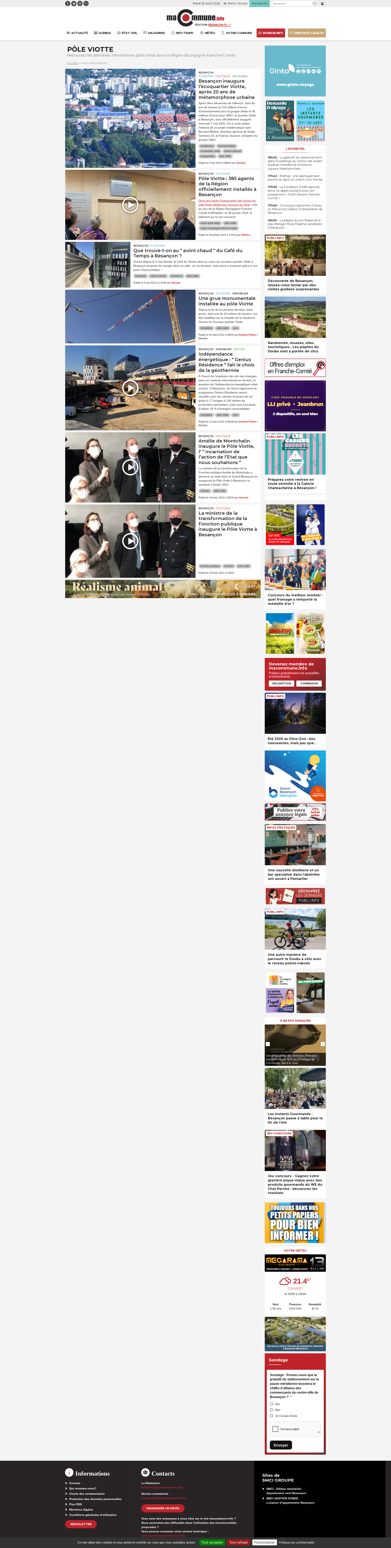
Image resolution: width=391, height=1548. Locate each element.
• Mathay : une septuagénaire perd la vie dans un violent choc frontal (295, 177)
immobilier (206, 328)
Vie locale (239, 76)
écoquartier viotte (210, 151)
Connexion (309, 683)
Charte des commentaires (87, 1493)
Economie (206, 76)
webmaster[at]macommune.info (163, 1535)
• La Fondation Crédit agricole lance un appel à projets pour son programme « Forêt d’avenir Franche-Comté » (294, 192)
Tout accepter (212, 1542)
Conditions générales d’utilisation (93, 1514)
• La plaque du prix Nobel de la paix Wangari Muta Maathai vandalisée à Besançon (295, 223)
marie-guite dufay (210, 223)
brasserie (140, 276)
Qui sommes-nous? (83, 1488)
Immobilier (240, 293)
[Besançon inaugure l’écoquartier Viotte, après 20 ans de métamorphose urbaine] (130, 87)
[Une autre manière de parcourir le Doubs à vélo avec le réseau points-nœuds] (295, 929)
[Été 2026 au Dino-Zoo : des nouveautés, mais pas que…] (295, 713)
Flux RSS (75, 1504)
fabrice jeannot (232, 151)
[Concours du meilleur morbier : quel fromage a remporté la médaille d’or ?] (295, 569)
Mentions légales (81, 1509)
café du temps (158, 276)
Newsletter (81, 1524)
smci (235, 328)
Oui (277, 1404)
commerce (176, 276)
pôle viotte (225, 156)
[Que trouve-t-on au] (97, 260)
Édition (201, 24)
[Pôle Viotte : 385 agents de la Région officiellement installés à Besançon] (130, 188)
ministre (205, 490)
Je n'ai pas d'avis (286, 1415)
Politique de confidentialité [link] (296, 1542)
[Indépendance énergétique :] (130, 363)
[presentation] (268, 1044)
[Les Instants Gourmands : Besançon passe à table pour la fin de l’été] (295, 1088)
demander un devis (162, 1508)
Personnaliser (264, 1542)
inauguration (208, 156)
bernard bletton (226, 146)
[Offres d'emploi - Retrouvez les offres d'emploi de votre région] (295, 376)
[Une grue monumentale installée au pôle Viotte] (130, 308)
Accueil (72, 63)
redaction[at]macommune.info (162, 1487)
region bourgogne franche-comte (219, 228)
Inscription (281, 683)
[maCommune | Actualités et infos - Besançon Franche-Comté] (196, 17)
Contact (74, 1483)
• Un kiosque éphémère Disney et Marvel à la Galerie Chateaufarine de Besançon (295, 209)
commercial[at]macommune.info (163, 1498)
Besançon (206, 72)
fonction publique (210, 566)
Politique (222, 76)
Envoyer (281, 1445)
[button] (315, 3)
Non (277, 1409)
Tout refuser (238, 1542)
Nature (239, 349)
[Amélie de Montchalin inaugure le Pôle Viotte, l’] (130, 450)
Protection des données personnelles (95, 1499)
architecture (207, 146)
